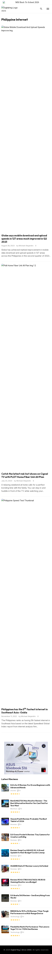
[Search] (41, 8)
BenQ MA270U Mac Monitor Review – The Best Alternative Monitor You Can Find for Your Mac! (29, 803)
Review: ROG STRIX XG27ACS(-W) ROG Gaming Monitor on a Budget (27, 881)
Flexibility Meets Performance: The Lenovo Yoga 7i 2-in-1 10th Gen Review (29, 928)
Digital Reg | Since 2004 (21, 950)
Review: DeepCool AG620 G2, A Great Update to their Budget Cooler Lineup (27, 851)
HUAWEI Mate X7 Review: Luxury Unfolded (29, 866)
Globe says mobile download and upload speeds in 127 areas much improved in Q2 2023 (24, 238)
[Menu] (48, 9)
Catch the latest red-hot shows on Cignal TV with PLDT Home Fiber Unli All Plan (24, 475)
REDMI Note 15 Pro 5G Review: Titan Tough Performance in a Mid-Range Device (29, 912)
